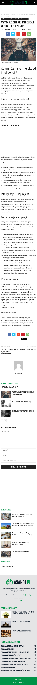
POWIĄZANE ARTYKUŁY (10, 383)
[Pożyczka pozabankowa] (6, 624)
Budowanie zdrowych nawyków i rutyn (15, 670)
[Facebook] (16, 600)
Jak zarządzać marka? (27, 349)
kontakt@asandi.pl (25, 595)
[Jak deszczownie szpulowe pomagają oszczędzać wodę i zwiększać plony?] (6, 526)
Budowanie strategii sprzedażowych (14, 664)
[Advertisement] (18, 8)
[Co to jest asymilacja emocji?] (6, 413)
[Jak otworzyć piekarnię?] (6, 633)
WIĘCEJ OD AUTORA (10, 387)
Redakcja (7, 29)
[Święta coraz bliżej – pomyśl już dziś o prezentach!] (6, 614)
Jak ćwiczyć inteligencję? (21, 402)
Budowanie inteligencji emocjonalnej (19, 19)
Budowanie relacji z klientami (12, 646)
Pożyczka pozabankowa (21, 621)
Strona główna (5, 14)
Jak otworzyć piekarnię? (21, 631)
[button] (34, 2)
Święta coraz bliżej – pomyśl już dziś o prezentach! (23, 612)
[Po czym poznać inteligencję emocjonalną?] (6, 394)
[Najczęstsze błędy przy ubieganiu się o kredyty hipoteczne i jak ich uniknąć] (6, 535)
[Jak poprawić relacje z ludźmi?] (6, 554)
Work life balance (5, 19)
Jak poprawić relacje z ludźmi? (20, 551)
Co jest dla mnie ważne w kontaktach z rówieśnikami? (9, 351)
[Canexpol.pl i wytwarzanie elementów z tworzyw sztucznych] (6, 516)
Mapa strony (18, 679)
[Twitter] (21, 600)
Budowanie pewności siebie (11, 655)
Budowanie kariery (8, 667)
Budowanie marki (7, 649)
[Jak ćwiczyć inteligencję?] (6, 403)
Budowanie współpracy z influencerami (16, 658)
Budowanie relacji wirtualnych (13, 661)
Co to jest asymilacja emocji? (23, 411)
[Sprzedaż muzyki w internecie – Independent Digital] (6, 544)
